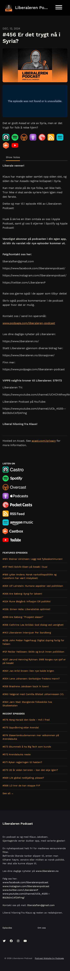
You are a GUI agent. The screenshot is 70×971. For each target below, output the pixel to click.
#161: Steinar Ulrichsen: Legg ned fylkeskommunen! (33, 559)
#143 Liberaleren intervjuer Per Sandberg (27, 632)
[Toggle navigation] (59, 8)
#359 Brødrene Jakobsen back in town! (26, 686)
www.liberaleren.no (47, 871)
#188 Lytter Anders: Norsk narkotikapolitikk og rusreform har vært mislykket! (29, 576)
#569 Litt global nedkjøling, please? (23, 777)
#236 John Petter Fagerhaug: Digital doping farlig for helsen (33, 642)
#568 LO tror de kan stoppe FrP (21, 785)
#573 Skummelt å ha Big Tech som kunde (27, 746)
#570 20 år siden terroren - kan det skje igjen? (30, 770)
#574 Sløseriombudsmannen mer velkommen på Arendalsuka (31, 737)
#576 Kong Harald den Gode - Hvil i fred (26, 719)
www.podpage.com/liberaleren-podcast (29, 323)
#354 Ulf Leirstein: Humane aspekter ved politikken (33, 585)
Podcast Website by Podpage (49, 958)
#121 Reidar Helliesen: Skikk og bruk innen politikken (33, 651)
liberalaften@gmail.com (41, 905)
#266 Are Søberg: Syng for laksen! (22, 593)
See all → (8, 793)
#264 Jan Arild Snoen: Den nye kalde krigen (28, 670)
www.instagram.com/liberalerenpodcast (26, 886)
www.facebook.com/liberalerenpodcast (25, 882)
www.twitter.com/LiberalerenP (20, 890)
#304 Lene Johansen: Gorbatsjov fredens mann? (31, 678)
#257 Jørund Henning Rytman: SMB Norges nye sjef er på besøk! (34, 661)
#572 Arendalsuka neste (17, 754)
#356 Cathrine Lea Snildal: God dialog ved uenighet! (33, 624)
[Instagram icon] (18, 941)
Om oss (42, 927)
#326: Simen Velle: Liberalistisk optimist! (26, 609)
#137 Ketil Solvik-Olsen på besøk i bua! (25, 566)
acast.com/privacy (44, 440)
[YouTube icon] (25, 941)
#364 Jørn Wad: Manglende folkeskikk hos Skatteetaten (27, 704)
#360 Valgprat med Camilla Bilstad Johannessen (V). (33, 694)
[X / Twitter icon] (4, 941)
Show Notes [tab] (13, 157)
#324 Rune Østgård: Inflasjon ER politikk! (27, 601)
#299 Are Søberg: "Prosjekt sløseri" (23, 617)
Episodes (7, 927)
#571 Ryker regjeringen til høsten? (22, 762)
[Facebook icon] (11, 941)
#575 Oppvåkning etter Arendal (21, 727)
